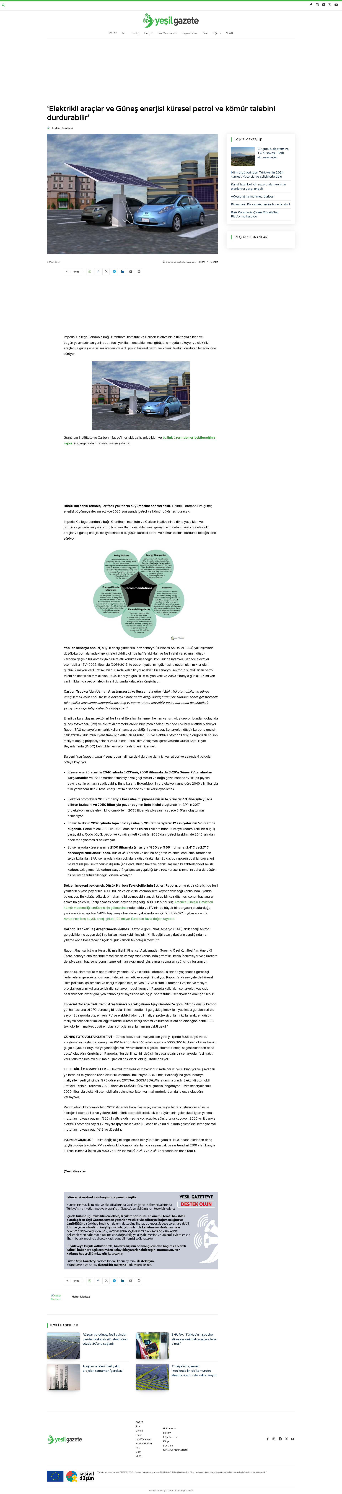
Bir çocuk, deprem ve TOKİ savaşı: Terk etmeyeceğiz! (273, 153)
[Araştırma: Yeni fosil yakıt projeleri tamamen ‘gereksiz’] (63, 1377)
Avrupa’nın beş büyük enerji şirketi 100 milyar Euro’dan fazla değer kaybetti (119, 919)
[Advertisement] (171, 65)
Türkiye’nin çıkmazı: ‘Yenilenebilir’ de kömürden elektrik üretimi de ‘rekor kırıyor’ (194, 1370)
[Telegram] (323, 5)
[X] (330, 5)
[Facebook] (311, 5)
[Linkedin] (122, 271)
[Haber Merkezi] (49, 128)
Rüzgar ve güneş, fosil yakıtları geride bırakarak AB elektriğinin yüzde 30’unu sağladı (105, 1339)
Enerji (202, 262)
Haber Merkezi (62, 128)
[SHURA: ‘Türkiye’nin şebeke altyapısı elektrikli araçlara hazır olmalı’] (152, 1345)
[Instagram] (317, 5)
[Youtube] (336, 5)
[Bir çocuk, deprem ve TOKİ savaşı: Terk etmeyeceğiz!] (243, 156)
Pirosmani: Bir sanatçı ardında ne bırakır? (260, 204)
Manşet (214, 262)
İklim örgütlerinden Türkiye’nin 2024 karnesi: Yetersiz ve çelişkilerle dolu (257, 174)
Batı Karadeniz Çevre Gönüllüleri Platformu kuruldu (254, 214)
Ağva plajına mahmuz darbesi (252, 196)
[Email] (130, 271)
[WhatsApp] (89, 271)
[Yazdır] (138, 271)
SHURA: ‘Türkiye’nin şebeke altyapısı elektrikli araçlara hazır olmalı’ (194, 1339)
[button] (3, 5)
